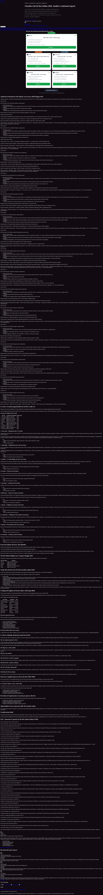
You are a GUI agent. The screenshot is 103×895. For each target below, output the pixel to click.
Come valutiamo (15, 889)
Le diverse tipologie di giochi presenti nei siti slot (36, 28)
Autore (1, 2)
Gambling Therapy (6, 884)
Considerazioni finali (19, 29)
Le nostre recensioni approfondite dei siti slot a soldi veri (38, 27)
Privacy (1, 889)
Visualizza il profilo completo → (6, 847)
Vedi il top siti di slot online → (30, 20)
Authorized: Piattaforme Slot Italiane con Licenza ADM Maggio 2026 (13, 27)
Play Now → (51, 47)
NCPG (21, 884)
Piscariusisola (3, 0)
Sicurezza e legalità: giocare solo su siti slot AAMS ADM (57, 28)
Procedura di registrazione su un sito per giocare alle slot (79, 28)
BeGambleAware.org (61, 92)
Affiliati (10, 889)
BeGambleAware (15, 884)
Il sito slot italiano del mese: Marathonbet (57, 27)
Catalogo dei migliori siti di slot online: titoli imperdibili (16, 28)
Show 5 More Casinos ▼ (51, 90)
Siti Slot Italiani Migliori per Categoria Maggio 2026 (75, 27)
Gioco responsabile (22, 889)
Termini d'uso (6, 889)
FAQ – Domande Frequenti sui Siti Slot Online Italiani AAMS (36, 29)
